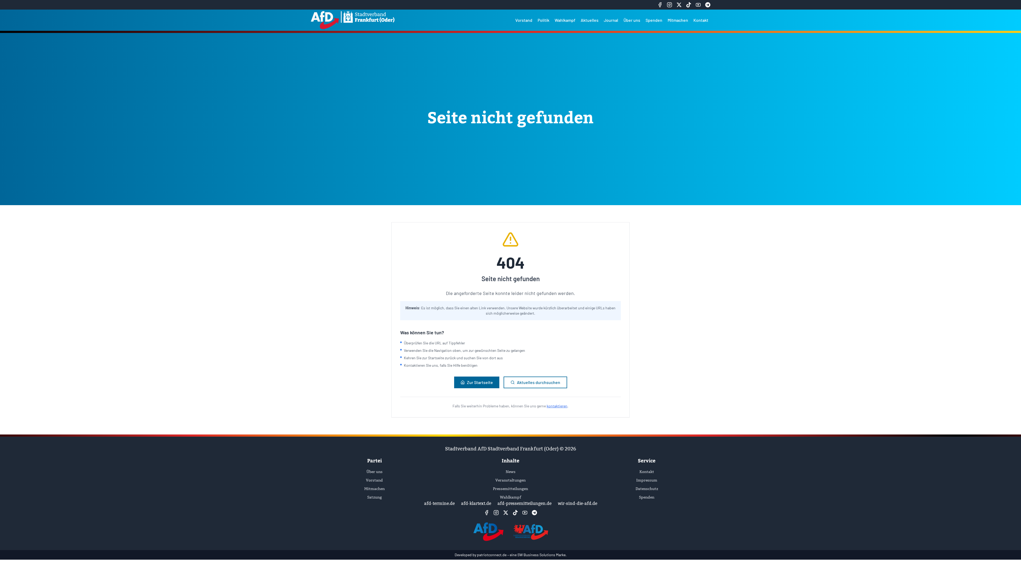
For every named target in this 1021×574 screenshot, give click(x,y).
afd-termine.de (439, 503)
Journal (611, 20)
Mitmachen (678, 20)
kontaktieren (557, 406)
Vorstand (523, 20)
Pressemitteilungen (510, 488)
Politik (543, 20)
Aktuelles (590, 20)
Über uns (632, 20)
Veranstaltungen (510, 480)
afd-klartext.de (476, 503)
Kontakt (700, 20)
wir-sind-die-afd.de (577, 503)
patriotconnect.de (492, 554)
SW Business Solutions (536, 554)
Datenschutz (646, 488)
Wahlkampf (565, 20)
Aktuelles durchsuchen (538, 382)
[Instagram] (669, 4)
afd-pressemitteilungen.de (524, 503)
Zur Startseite (480, 382)
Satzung (374, 497)
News (511, 471)
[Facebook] (660, 4)
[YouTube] (698, 4)
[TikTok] (688, 4)
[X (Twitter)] (679, 4)
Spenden (654, 20)
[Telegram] (707, 4)
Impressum (646, 480)
